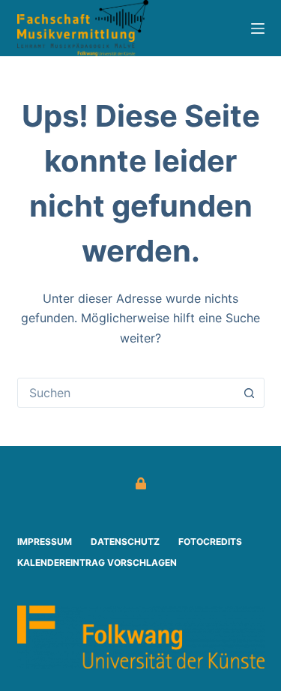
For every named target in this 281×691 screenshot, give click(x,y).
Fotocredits (210, 541)
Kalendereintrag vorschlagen (97, 562)
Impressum (44, 541)
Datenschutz (125, 541)
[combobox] (126, 393)
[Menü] (258, 28)
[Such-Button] (249, 392)
